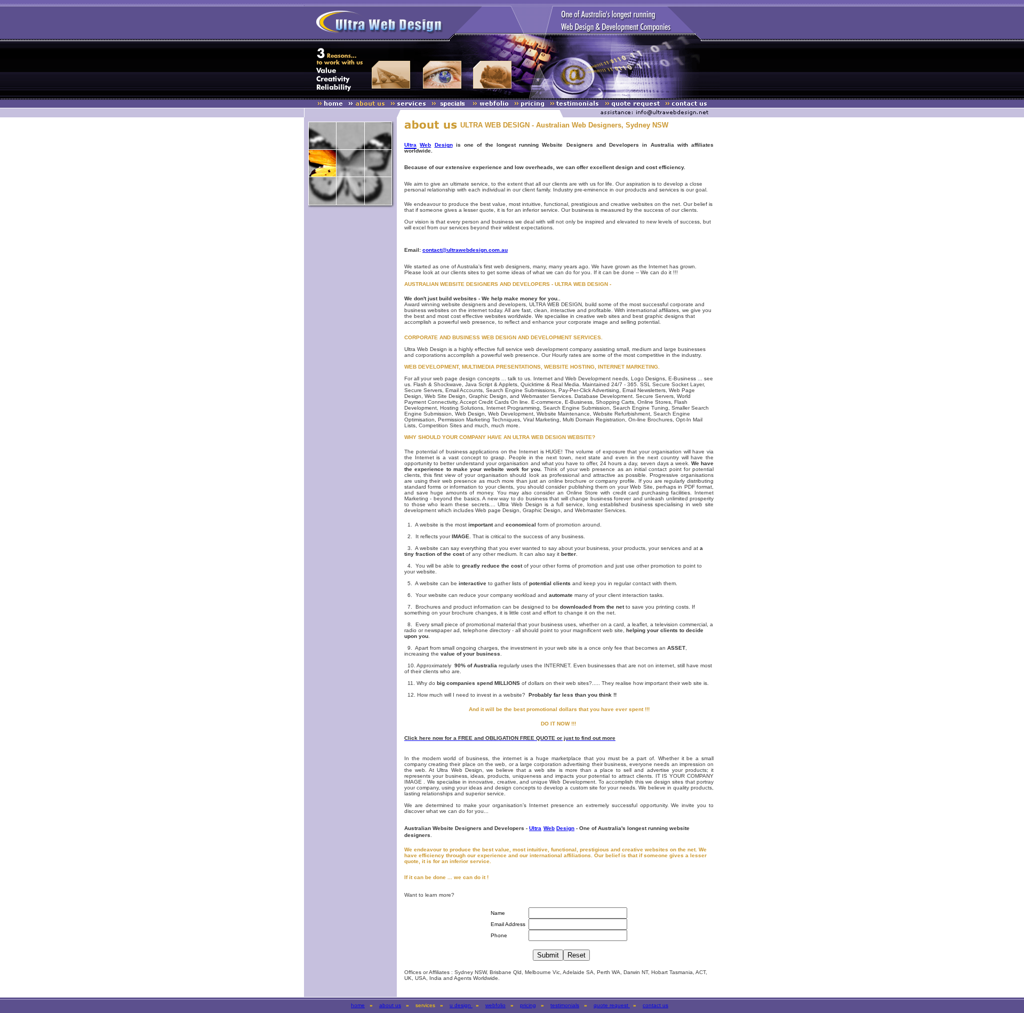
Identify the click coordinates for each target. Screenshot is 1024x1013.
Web (425, 145)
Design (444, 145)
